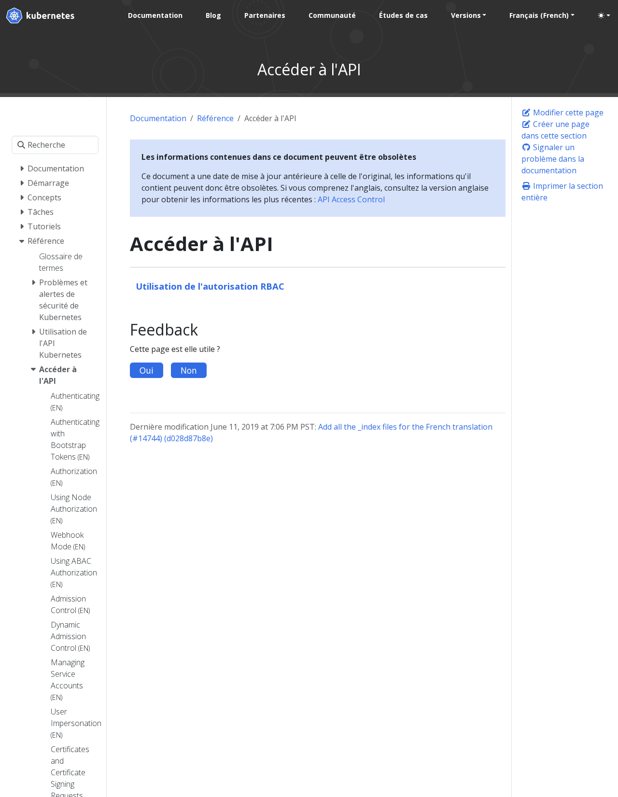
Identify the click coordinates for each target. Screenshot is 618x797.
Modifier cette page (567, 112)
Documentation (158, 118)
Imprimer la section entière (562, 192)
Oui (147, 370)
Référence (215, 118)
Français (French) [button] (539, 15)
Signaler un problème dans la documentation (552, 159)
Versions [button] (466, 15)
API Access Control (351, 199)
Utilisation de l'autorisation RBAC (210, 286)
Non (189, 370)
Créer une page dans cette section (555, 130)
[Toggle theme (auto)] (604, 15)
